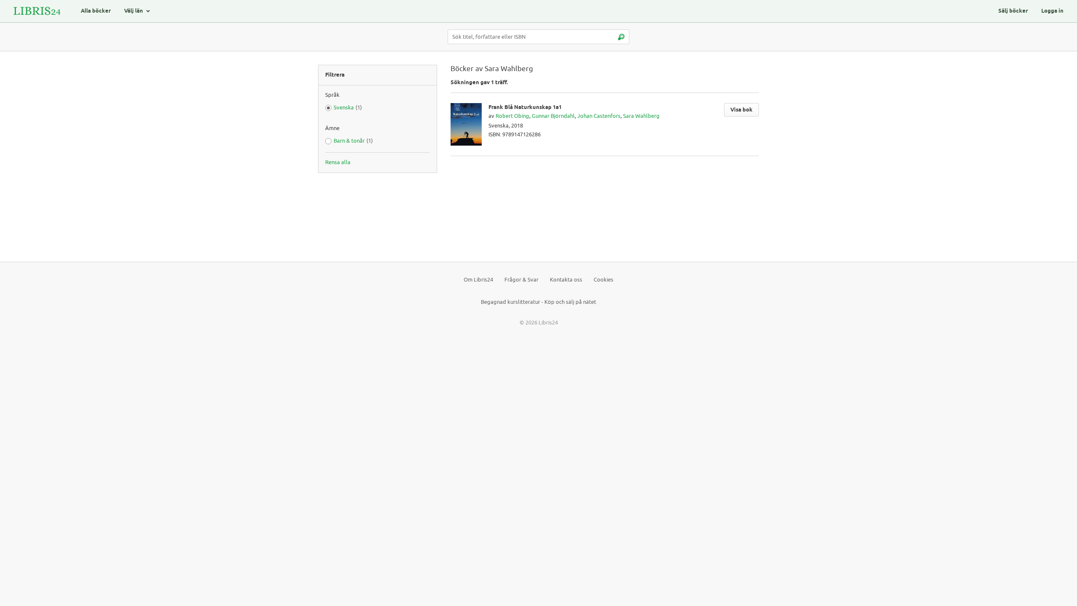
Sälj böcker (1013, 11)
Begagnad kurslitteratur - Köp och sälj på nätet (538, 302)
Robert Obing (512, 116)
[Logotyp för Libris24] (37, 11)
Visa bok (741, 110)
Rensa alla (337, 162)
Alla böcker (96, 11)
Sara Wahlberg (641, 116)
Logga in (1052, 11)
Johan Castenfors (599, 116)
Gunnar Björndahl (553, 116)
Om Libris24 (478, 279)
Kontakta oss (566, 279)
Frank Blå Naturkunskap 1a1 (525, 107)
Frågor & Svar (521, 279)
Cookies (603, 279)
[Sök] (621, 36)
